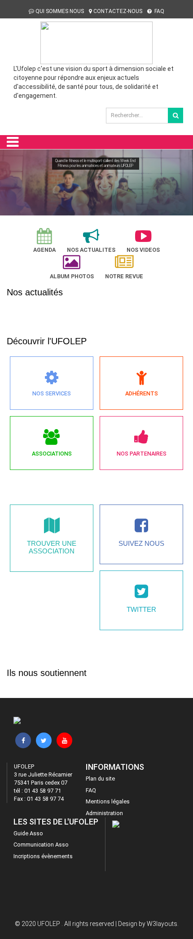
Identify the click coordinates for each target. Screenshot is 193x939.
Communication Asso (41, 844)
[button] (11, 184)
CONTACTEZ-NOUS (117, 11)
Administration (104, 813)
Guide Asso (28, 833)
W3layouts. (163, 923)
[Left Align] (175, 115)
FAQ (158, 11)
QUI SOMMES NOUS (59, 11)
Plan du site (100, 778)
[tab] (44, 241)
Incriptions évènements (43, 856)
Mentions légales (108, 801)
